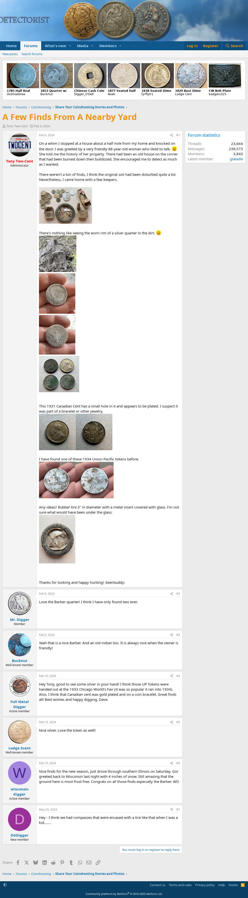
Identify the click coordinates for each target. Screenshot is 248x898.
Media (82, 45)
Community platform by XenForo (124, 894)
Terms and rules (180, 885)
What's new (55, 45)
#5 (178, 722)
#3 (178, 635)
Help (221, 885)
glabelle (236, 158)
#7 (178, 809)
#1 (178, 135)
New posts (10, 54)
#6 (178, 763)
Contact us (157, 885)
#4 (178, 676)
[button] (70, 45)
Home (11, 45)
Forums (31, 45)
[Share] (171, 135)
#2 (178, 594)
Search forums (32, 54)
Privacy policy (205, 885)
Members (107, 45)
